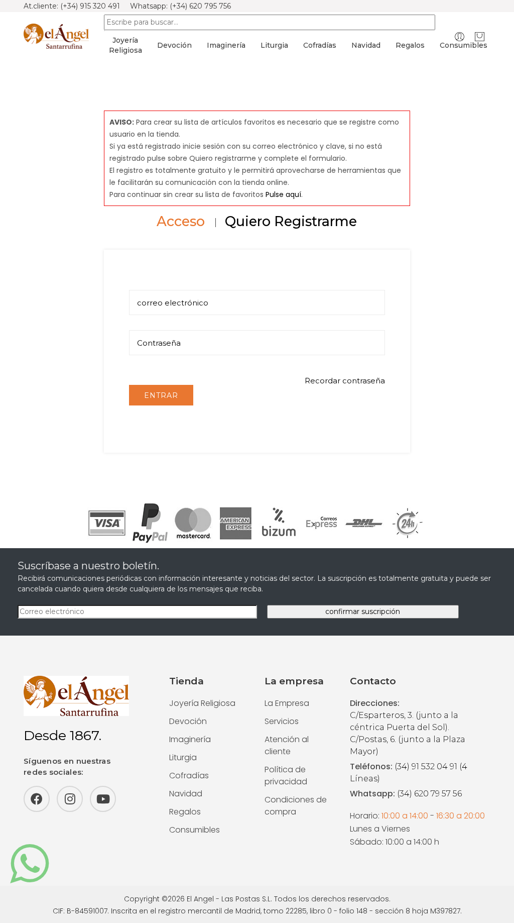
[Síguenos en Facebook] (37, 799)
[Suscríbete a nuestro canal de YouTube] (103, 799)
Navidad (365, 45)
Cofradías (319, 45)
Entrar (161, 395)
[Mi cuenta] (459, 36)
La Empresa (287, 703)
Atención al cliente (287, 745)
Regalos (410, 45)
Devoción (174, 45)
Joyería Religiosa (202, 703)
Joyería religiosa (125, 45)
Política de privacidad (286, 775)
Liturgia (274, 45)
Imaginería (226, 45)
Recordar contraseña (345, 380)
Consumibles (463, 45)
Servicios (282, 721)
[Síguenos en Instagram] (70, 799)
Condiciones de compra (296, 805)
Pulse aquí (283, 194)
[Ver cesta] (479, 36)
